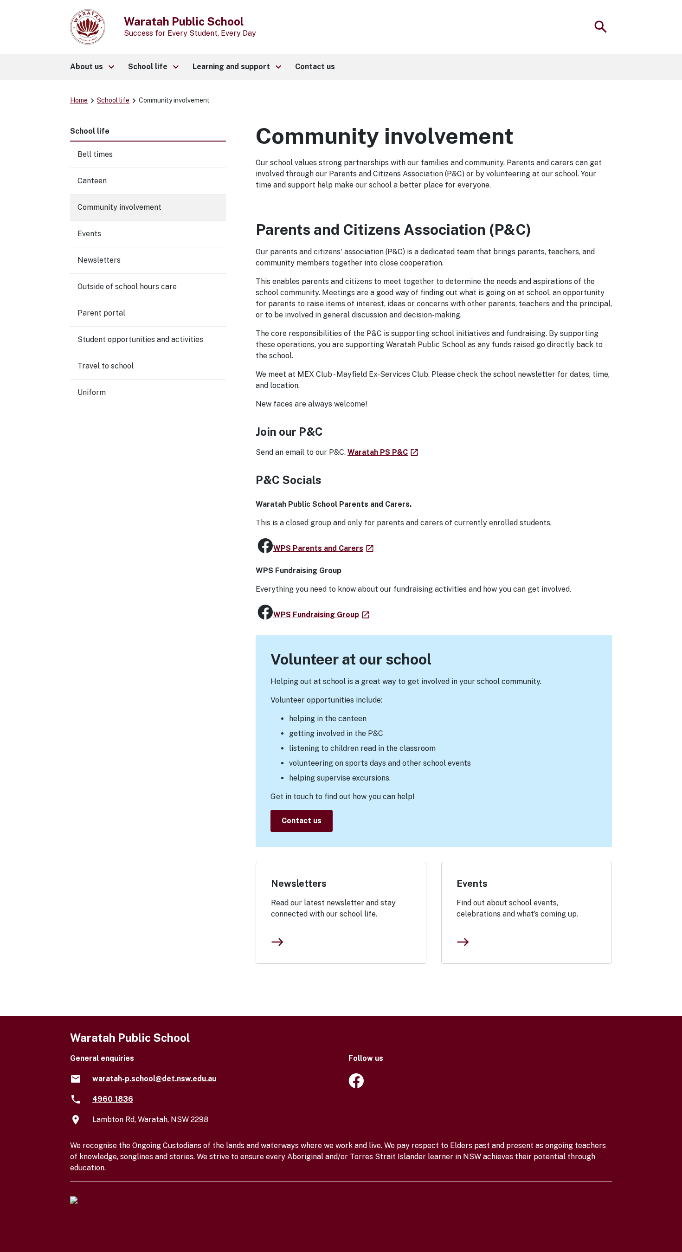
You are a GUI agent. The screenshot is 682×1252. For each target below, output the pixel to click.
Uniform (91, 392)
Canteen (92, 180)
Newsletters (299, 883)
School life (113, 100)
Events (472, 883)
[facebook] (356, 1085)
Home (79, 100)
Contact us (302, 820)
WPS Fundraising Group (322, 614)
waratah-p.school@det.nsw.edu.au (154, 1078)
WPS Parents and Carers (324, 548)
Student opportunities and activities (140, 339)
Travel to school (105, 365)
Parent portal (101, 313)
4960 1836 (112, 1099)
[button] (92, 67)
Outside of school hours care (127, 286)
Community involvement (119, 207)
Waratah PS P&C (383, 452)
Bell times (95, 154)
